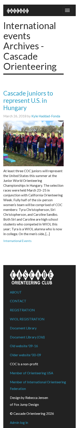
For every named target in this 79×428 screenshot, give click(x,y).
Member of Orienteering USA (31, 373)
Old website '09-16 (24, 346)
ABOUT (16, 292)
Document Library (23, 328)
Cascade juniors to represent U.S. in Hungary (28, 100)
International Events (17, 241)
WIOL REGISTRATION (27, 319)
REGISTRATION (22, 310)
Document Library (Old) (27, 337)
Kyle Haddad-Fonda (45, 116)
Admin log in (19, 422)
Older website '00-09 (25, 355)
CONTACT (18, 301)
